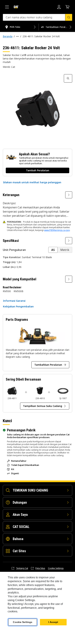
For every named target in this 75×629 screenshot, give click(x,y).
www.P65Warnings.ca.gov (57, 230)
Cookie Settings (56, 568)
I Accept (53, 622)
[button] (32, 182)
